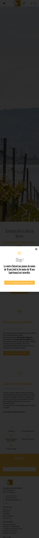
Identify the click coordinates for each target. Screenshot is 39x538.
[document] (19, 269)
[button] (36, 249)
